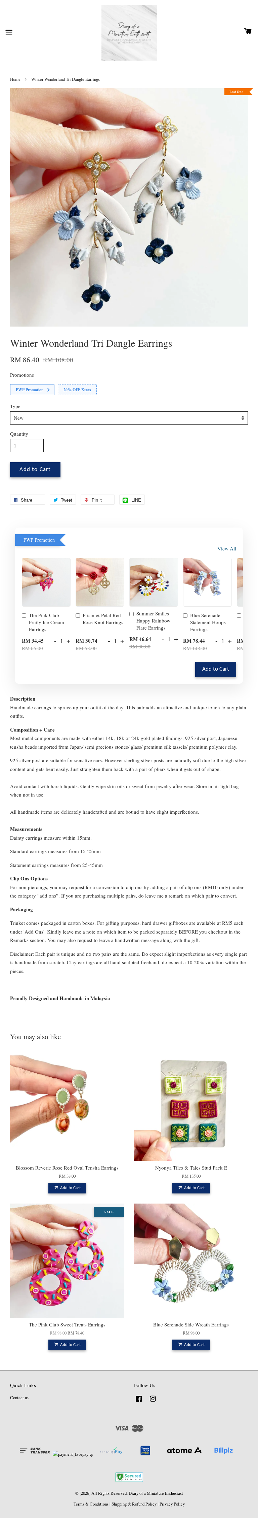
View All (226, 548)
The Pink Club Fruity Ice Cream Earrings (46, 622)
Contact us (19, 1398)
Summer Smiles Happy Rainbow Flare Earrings (153, 620)
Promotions (22, 374)
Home (15, 79)
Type (15, 406)
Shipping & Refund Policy (134, 1504)
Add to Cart (215, 669)
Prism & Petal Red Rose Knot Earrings (103, 619)
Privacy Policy (172, 1504)
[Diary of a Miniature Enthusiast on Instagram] (153, 1402)
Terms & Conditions (91, 1504)
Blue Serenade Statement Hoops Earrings (208, 622)
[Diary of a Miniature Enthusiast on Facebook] (138, 1402)
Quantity (19, 433)
